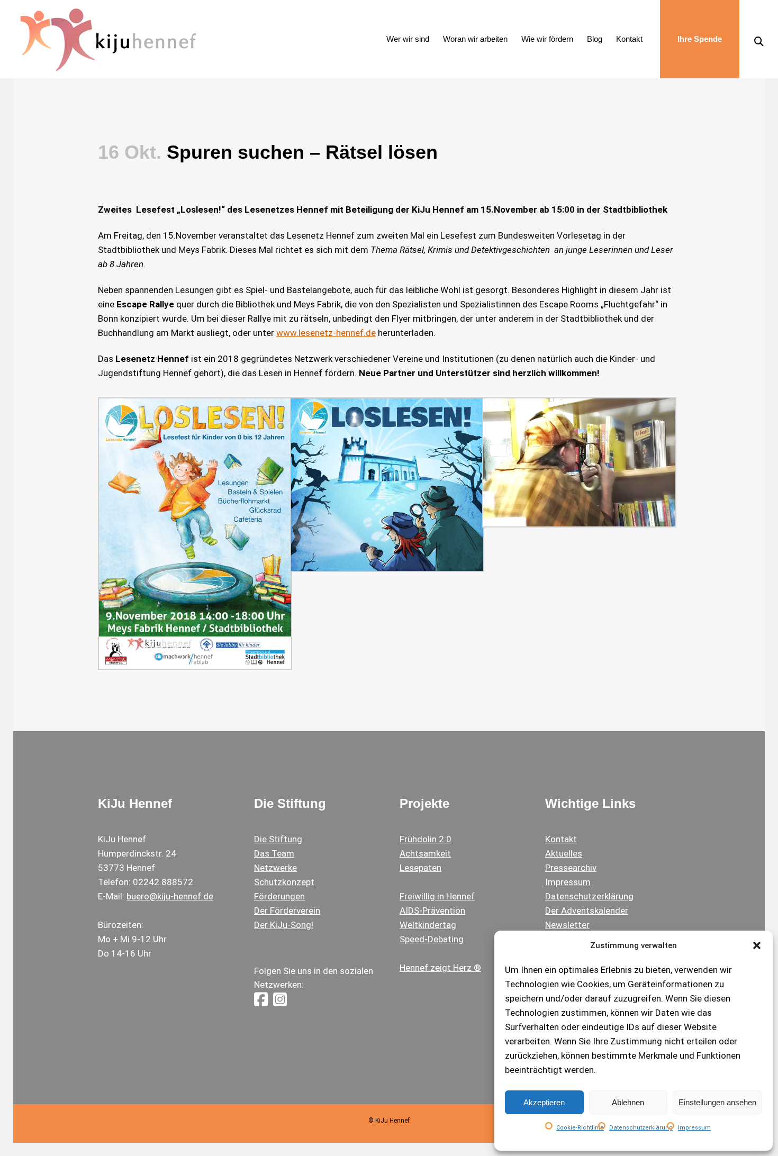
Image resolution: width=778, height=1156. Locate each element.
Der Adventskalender (586, 910)
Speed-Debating (432, 939)
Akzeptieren (544, 1102)
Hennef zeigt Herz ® (440, 967)
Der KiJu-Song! (283, 925)
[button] (757, 945)
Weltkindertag (428, 925)
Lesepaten (420, 867)
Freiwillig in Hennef (437, 896)
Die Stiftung (278, 839)
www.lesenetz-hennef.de (326, 332)
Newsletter (567, 925)
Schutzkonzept (284, 882)
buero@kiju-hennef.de (169, 896)
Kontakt (561, 839)
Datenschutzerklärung (641, 1127)
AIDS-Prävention (432, 910)
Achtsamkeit (425, 853)
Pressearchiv (570, 867)
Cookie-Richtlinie (580, 1127)
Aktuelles (563, 853)
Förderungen (279, 896)
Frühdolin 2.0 (425, 839)
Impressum (694, 1127)
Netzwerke (275, 867)
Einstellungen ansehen (717, 1102)
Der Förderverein (287, 910)
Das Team (274, 853)
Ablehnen (628, 1102)
